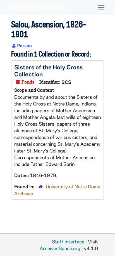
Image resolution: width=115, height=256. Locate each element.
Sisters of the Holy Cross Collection (48, 70)
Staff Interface (68, 241)
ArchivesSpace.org (60, 248)
